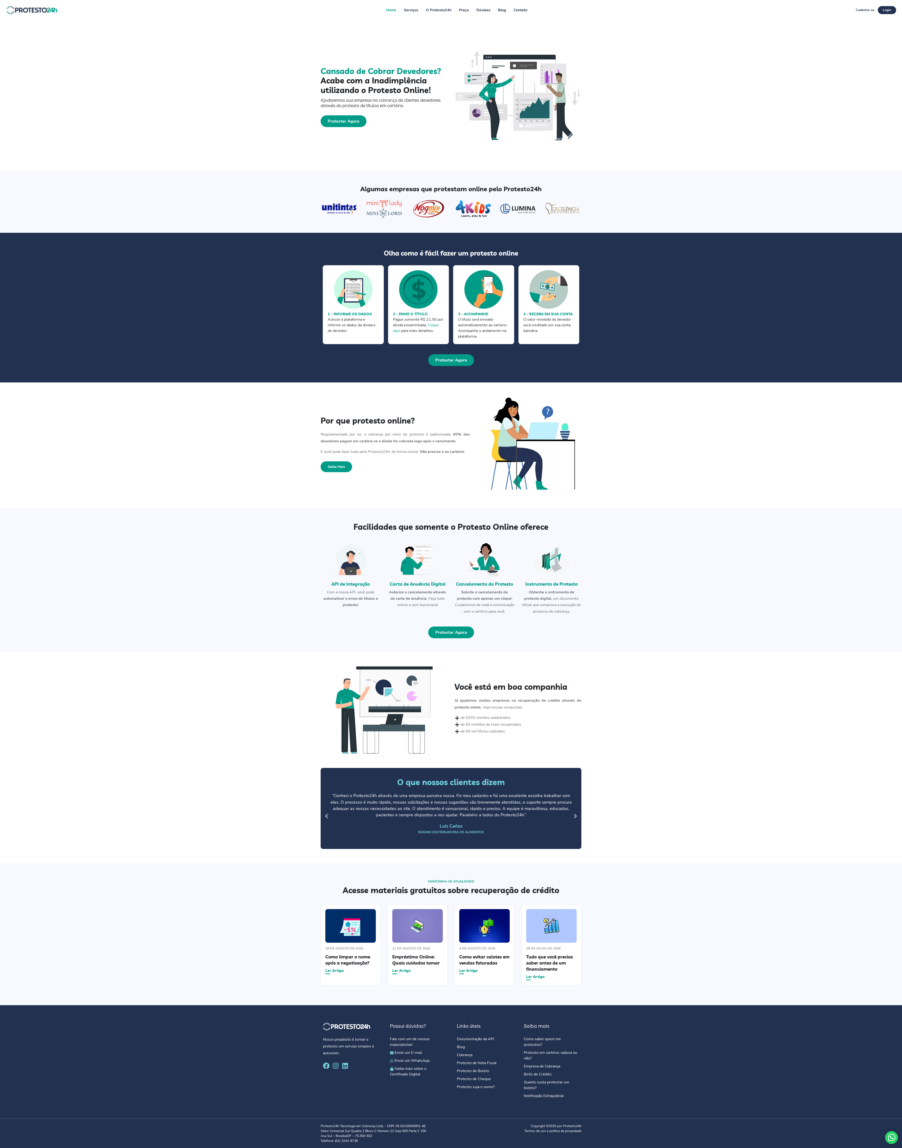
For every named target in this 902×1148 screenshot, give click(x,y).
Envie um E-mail (408, 1052)
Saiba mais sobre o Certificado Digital (408, 1071)
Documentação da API (475, 1039)
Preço (464, 10)
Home (391, 10)
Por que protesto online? (368, 420)
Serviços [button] (411, 10)
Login (887, 10)
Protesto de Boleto (473, 1071)
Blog (502, 10)
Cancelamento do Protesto (484, 584)
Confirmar (551, 1139)
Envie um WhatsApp (412, 1060)
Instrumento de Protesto (551, 584)
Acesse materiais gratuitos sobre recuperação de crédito (451, 890)
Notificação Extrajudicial (544, 1095)
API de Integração (350, 584)
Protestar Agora (343, 121)
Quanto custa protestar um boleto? (546, 1085)
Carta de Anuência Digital (418, 584)
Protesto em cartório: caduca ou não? (550, 1055)
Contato (520, 10)
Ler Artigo (334, 970)
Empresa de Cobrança (542, 1066)
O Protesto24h (438, 10)
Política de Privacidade (521, 1139)
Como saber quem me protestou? (542, 1041)
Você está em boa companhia (511, 687)
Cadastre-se (865, 10)
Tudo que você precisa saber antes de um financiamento (549, 963)
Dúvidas (483, 10)
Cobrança (464, 1055)
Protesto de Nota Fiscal (477, 1063)
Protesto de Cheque (474, 1079)
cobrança (388, 100)
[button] (326, 816)
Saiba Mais (336, 466)
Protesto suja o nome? (476, 1087)
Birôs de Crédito (538, 1074)
